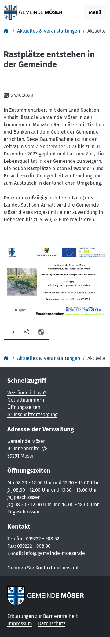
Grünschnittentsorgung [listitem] (32, 414)
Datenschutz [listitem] (51, 623)
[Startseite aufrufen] (33, 12)
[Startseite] (7, 31)
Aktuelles (97, 31)
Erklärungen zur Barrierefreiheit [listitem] (42, 616)
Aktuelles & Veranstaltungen (48, 31)
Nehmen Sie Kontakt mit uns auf (43, 568)
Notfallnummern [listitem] (25, 400)
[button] (26, 332)
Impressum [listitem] (19, 623)
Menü (95, 12)
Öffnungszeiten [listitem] (23, 407)
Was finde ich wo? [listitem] (26, 392)
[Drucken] (11, 332)
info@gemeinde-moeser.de (54, 553)
